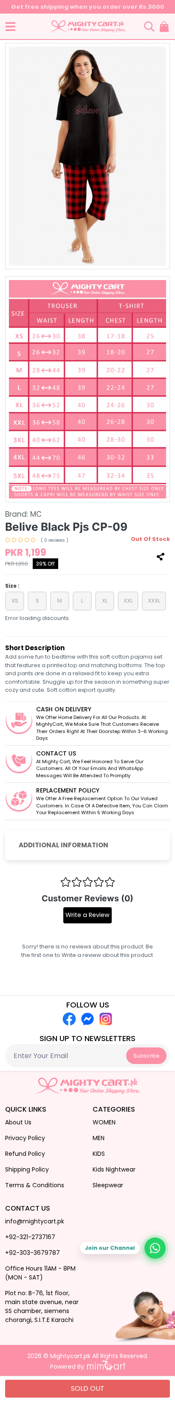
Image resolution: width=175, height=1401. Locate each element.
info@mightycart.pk (34, 1221)
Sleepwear (108, 1185)
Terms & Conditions (34, 1185)
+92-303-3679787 (32, 1252)
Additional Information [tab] (63, 845)
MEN (98, 1138)
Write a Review (87, 915)
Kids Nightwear (114, 1169)
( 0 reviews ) (54, 540)
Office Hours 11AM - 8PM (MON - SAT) (40, 1273)
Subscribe (146, 1055)
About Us (18, 1122)
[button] (10, 26)
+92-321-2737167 (30, 1237)
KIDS (99, 1153)
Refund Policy (25, 1153)
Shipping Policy (27, 1169)
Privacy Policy (25, 1138)
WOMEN (104, 1122)
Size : (12, 585)
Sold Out (87, 1388)
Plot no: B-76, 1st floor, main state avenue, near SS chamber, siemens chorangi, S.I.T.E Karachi (42, 1306)
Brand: (23, 514)
